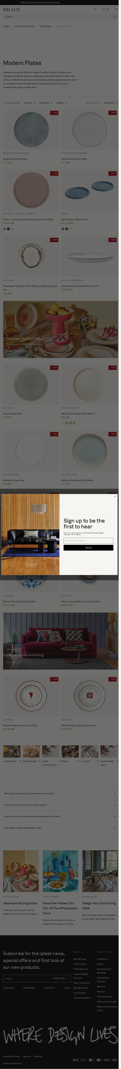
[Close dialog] (115, 496)
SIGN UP (88, 548)
